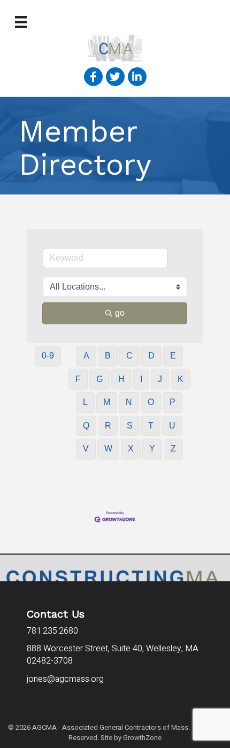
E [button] (173, 355)
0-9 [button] (48, 355)
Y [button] (152, 448)
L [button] (85, 402)
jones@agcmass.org (66, 679)
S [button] (130, 425)
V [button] (86, 448)
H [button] (121, 379)
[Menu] (21, 22)
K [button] (180, 379)
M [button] (106, 402)
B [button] (108, 355)
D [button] (151, 355)
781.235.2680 (52, 631)
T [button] (151, 425)
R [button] (108, 425)
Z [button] (173, 448)
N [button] (129, 402)
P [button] (172, 402)
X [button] (131, 448)
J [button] (160, 379)
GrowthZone (142, 738)
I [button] (141, 379)
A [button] (86, 355)
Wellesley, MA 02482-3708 (112, 654)
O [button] (151, 402)
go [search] (120, 312)
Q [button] (86, 425)
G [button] (99, 379)
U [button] (172, 425)
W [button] (108, 448)
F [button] (78, 379)
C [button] (129, 355)
